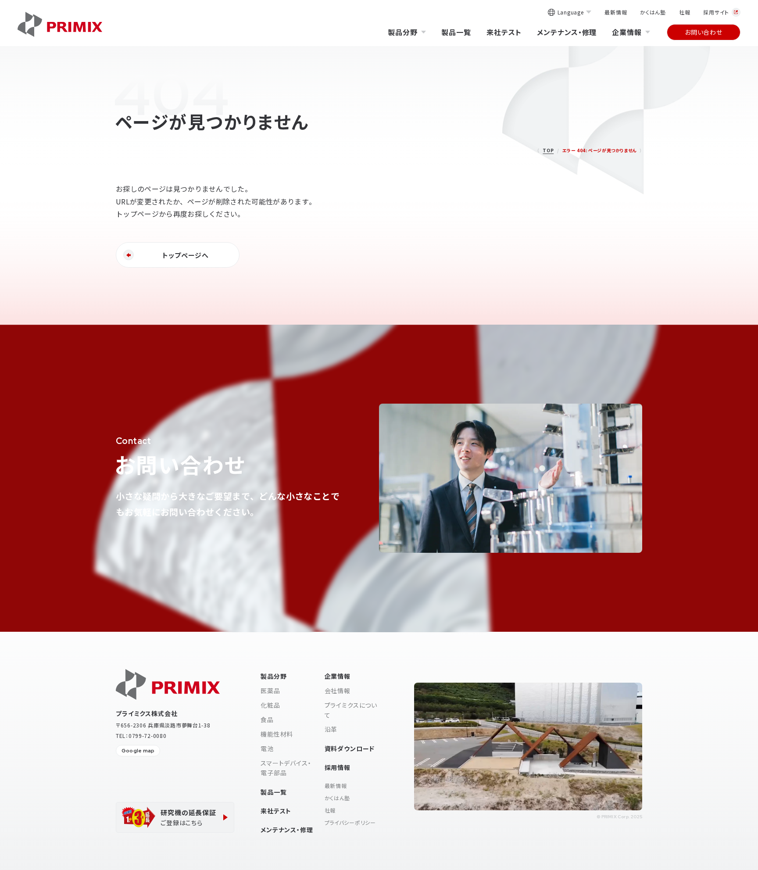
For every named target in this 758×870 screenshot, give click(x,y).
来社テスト (504, 32)
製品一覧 (456, 32)
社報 (684, 12)
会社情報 (337, 690)
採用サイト (716, 12)
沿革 (331, 729)
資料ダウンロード (350, 748)
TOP (548, 150)
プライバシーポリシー (350, 822)
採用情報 (337, 767)
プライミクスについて (351, 710)
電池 (267, 748)
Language (571, 13)
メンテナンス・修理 (567, 32)
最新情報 (615, 12)
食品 (267, 719)
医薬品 (270, 690)
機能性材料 (277, 734)
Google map (138, 750)
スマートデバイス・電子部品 (286, 768)
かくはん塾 (653, 12)
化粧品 (270, 705)
